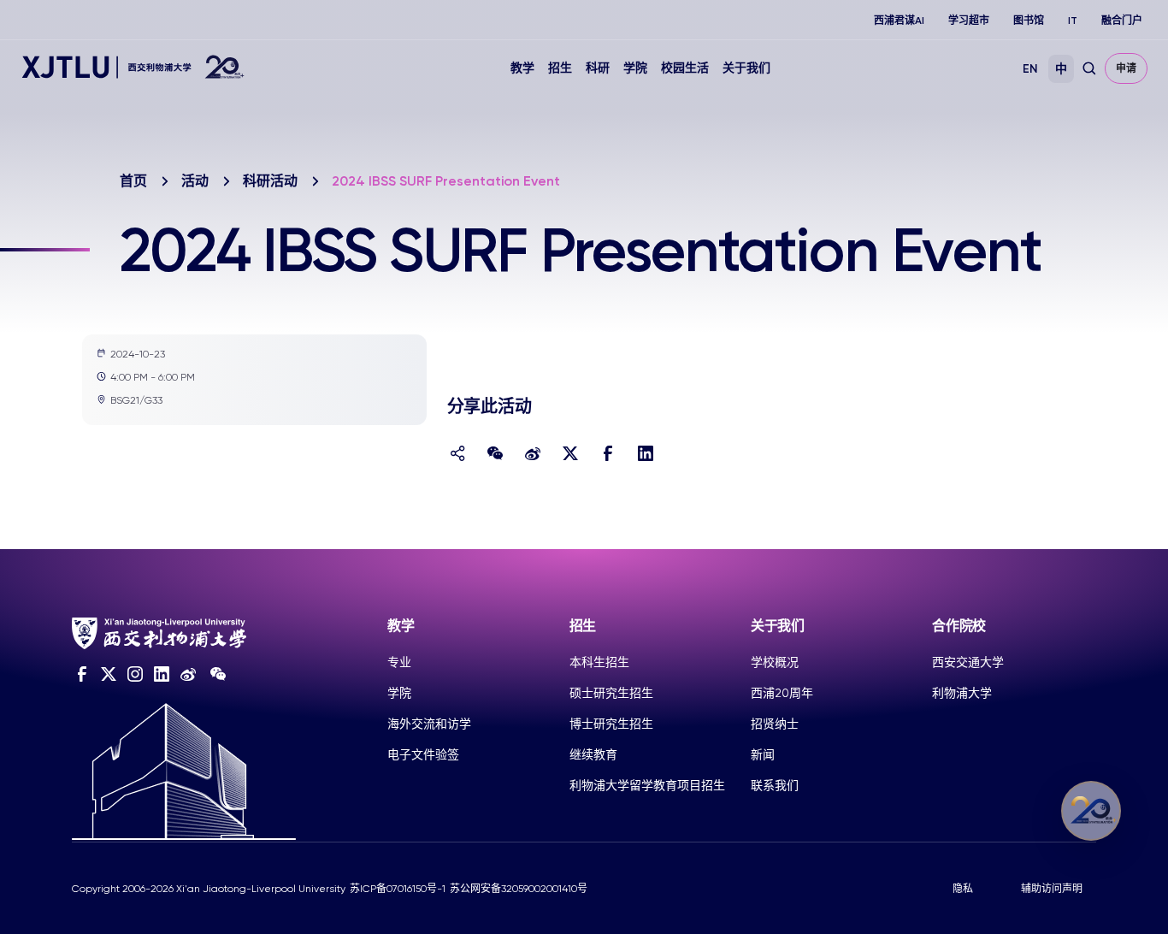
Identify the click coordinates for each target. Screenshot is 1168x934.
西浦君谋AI (899, 21)
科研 (598, 68)
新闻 (763, 754)
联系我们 (775, 785)
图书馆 (1028, 21)
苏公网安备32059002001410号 (518, 889)
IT (1072, 21)
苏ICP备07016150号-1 (397, 889)
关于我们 (746, 68)
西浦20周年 (782, 693)
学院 (635, 68)
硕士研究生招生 (611, 693)
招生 (560, 68)
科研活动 (270, 181)
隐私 (963, 889)
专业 (399, 662)
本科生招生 (599, 662)
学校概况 (775, 662)
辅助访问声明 (1051, 889)
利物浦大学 (962, 693)
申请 (1126, 68)
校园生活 (685, 68)
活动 (195, 181)
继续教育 (593, 754)
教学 (522, 68)
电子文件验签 (423, 754)
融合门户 (1121, 21)
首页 (133, 181)
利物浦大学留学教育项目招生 (647, 785)
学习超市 (968, 21)
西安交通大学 (968, 662)
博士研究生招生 (611, 723)
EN (1030, 69)
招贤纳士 (775, 723)
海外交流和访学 (429, 723)
